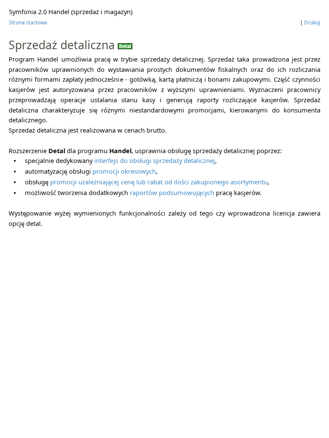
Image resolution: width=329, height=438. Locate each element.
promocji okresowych (124, 171)
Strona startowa (28, 22)
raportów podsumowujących (172, 192)
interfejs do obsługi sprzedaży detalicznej (154, 160)
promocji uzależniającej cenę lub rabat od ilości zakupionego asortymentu (159, 182)
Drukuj (312, 22)
